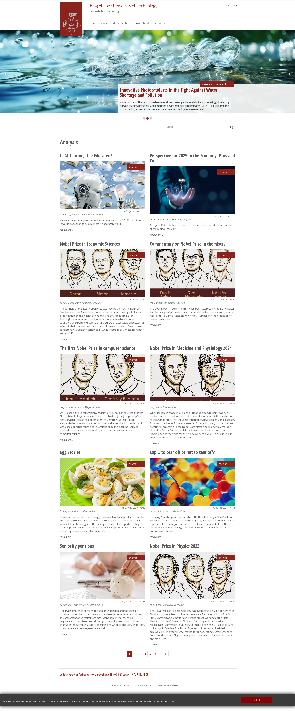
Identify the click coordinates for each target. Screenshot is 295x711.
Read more (66, 229)
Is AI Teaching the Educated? (86, 155)
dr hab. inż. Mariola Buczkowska (167, 605)
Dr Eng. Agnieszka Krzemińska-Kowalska (81, 214)
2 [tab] (147, 118)
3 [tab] (151, 118)
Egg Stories (70, 452)
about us (160, 23)
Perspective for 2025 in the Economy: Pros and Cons (192, 158)
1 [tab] (144, 118)
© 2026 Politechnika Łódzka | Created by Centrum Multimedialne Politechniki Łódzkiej (147, 685)
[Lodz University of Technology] (71, 19)
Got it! (257, 700)
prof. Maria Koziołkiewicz (163, 407)
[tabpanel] (147, 72)
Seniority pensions (77, 546)
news (93, 23)
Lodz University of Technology (75, 674)
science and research (113, 23)
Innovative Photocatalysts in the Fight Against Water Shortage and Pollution (169, 92)
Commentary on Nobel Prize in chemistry (187, 244)
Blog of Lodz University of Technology (123, 5)
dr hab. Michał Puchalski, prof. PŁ (167, 511)
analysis (135, 23)
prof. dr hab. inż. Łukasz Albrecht (167, 302)
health (147, 23)
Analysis (133, 167)
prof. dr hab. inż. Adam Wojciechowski (80, 407)
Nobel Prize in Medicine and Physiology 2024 (191, 348)
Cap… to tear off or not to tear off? (182, 452)
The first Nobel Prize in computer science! (98, 348)
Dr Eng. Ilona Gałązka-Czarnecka (77, 511)
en (235, 5)
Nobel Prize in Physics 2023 (174, 546)
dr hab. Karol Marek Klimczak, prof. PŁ (170, 219)
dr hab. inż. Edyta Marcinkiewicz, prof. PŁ (81, 605)
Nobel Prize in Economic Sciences (90, 244)
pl (229, 5)
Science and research (214, 84)
